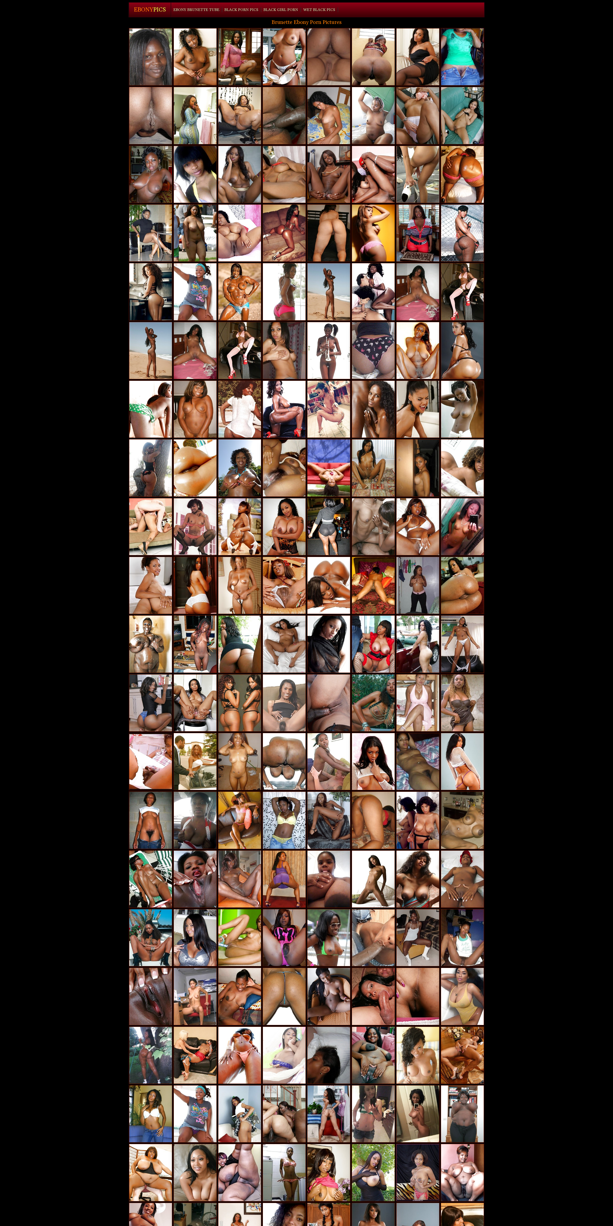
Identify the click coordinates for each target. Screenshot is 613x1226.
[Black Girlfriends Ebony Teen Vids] (195, 938)
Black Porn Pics (241, 9)
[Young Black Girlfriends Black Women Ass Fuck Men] (329, 585)
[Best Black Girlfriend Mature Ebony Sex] (151, 996)
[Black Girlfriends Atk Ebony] (240, 761)
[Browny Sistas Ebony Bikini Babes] (462, 292)
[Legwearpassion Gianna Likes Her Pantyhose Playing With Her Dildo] (284, 1055)
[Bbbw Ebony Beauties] (240, 115)
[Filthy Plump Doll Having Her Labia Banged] (284, 115)
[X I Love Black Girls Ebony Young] (284, 585)
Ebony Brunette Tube (196, 9)
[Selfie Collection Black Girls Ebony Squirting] (462, 527)
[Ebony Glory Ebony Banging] (329, 761)
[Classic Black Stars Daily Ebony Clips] (418, 820)
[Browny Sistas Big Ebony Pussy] (195, 292)
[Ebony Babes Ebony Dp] (151, 1114)
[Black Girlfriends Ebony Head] (418, 938)
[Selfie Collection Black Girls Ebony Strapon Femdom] (329, 644)
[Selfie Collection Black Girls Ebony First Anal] (418, 1114)
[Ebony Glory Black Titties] (195, 761)
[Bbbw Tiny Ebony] (462, 350)
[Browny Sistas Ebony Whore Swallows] (284, 468)
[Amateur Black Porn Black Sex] (462, 409)
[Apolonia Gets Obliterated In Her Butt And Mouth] (418, 409)
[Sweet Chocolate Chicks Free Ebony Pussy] (329, 1055)
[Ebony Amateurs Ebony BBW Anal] (373, 1114)
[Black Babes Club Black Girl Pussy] (373, 233)
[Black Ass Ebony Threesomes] (462, 585)
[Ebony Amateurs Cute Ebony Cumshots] (462, 703)
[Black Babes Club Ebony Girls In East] (240, 585)
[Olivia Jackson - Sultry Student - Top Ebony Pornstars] (418, 233)
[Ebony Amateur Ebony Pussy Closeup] (151, 57)
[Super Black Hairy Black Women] (240, 820)
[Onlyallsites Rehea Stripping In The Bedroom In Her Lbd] (418, 57)
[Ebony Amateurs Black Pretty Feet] (373, 350)
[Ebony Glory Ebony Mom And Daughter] (151, 527)
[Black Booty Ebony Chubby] (462, 761)
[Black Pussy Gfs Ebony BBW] (329, 468)
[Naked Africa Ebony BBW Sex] (151, 761)
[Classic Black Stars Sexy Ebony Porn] (195, 527)
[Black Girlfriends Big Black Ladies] (373, 820)
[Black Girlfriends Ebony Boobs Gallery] (373, 409)
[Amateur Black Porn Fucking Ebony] (418, 350)
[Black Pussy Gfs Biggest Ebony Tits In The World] (373, 1172)
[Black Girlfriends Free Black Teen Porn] (151, 233)
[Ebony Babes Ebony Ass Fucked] (151, 938)
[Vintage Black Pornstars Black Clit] (329, 350)
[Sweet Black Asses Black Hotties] (151, 585)
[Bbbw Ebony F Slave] (240, 233)
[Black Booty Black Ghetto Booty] (329, 233)
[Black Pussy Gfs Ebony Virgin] (284, 996)
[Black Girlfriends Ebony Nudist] (284, 820)
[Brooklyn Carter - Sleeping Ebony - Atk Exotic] (329, 1114)
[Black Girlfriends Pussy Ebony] (151, 174)
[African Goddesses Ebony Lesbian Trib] (462, 1055)
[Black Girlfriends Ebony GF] (284, 57)
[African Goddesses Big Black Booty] (240, 468)
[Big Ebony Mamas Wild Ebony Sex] (284, 761)
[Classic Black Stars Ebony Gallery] (240, 409)
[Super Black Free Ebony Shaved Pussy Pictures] (373, 527)
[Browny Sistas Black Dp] (240, 174)
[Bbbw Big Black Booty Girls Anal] (151, 1172)
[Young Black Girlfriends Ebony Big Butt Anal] (151, 409)
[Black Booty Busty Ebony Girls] (373, 57)
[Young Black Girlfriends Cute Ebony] (240, 703)
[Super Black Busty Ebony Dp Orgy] (373, 174)
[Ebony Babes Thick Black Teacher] (284, 174)
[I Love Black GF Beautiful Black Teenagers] (284, 1172)
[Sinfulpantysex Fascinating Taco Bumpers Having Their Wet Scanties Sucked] (418, 115)
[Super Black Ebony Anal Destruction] (373, 938)
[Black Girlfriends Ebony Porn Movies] (195, 174)
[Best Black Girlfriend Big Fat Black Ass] (240, 879)
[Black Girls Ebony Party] (240, 938)
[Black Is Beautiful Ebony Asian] (284, 703)
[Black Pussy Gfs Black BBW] (373, 585)
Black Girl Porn (280, 9)
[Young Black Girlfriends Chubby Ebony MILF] (195, 468)
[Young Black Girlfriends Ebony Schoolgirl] (195, 879)
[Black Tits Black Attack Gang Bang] (284, 527)
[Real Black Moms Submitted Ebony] (195, 703)
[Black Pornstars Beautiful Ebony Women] (329, 527)
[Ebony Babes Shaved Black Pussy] (373, 703)
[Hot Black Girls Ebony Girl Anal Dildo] (329, 174)
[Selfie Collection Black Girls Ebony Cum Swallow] (195, 820)
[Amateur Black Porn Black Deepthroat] (329, 938)
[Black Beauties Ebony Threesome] (240, 1114)
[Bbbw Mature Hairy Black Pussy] (462, 1172)
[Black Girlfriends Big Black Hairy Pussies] (418, 703)
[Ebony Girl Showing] (418, 1172)
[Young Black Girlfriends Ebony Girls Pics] (329, 996)
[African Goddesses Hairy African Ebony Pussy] (373, 115)
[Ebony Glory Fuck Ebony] (329, 703)
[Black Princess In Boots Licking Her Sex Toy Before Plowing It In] (195, 57)
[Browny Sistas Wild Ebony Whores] (418, 468)
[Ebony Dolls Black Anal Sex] (418, 585)
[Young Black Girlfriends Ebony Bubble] (284, 292)
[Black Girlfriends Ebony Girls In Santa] (195, 409)
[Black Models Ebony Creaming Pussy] (240, 1055)
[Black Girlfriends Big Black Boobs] (151, 820)
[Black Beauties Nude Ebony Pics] (151, 292)
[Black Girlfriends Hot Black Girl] (462, 938)
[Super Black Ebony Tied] (195, 1172)
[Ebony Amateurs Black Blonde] (151, 115)
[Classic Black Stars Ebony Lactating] (373, 292)
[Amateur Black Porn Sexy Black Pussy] (462, 57)
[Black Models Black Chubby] (462, 996)
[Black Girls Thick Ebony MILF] (284, 938)
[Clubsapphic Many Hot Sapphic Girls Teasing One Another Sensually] (284, 644)
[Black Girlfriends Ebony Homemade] (418, 879)
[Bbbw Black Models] (240, 1172)
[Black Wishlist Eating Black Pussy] (418, 1055)
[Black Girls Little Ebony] (462, 879)
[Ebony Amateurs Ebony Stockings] (151, 879)
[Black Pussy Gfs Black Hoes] (418, 174)
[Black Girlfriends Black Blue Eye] (240, 644)
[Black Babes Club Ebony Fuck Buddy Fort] (373, 761)
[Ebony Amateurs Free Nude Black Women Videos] (418, 761)
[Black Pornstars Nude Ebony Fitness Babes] (418, 644)
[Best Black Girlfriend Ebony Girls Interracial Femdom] (329, 820)
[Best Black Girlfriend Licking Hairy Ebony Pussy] (329, 292)
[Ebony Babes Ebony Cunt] (462, 820)
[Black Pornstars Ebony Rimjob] (240, 527)
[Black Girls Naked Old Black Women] (462, 644)
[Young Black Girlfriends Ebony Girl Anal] (462, 233)
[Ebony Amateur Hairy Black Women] (195, 644)
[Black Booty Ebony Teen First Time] (462, 174)
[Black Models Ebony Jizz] (284, 233)
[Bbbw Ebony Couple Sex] (462, 1114)
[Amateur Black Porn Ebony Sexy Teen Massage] (151, 468)
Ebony (150, 9)
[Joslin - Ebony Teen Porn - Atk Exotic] (418, 996)
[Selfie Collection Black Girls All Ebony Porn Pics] (329, 879)
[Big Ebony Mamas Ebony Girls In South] (284, 1114)
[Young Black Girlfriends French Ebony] (418, 527)
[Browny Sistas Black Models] (284, 350)
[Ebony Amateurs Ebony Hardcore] (329, 115)
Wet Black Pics (319, 9)
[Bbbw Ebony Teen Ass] (373, 1055)
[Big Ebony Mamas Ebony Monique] (195, 585)
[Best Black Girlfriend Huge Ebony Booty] (462, 468)
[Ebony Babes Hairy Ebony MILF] (373, 879)
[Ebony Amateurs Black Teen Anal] (151, 1055)
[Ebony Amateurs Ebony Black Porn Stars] (195, 996)
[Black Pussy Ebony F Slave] (240, 996)
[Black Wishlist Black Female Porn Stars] (418, 292)
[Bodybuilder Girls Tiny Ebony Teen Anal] (240, 292)
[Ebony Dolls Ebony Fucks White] (195, 233)
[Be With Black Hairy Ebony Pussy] (329, 57)
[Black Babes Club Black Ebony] (373, 468)
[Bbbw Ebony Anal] (151, 644)
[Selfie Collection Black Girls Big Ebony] (329, 409)
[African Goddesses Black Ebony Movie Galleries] (284, 409)
